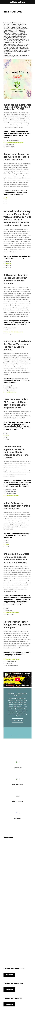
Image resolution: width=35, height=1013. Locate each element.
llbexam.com (16, 23)
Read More (17, 720)
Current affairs (9, 44)
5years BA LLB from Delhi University (17, 694)
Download (9, 974)
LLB (19, 700)
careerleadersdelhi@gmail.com (18, 698)
